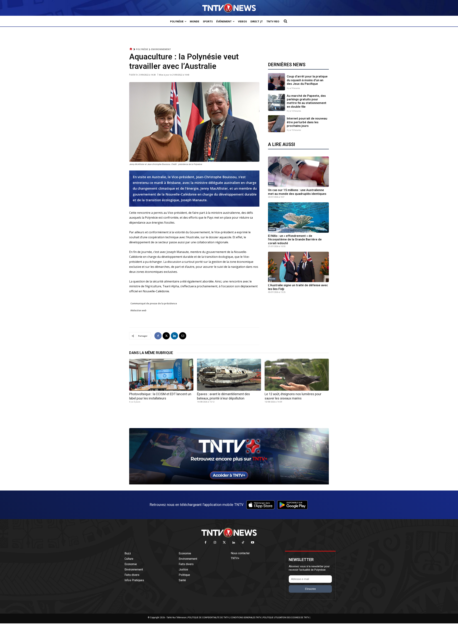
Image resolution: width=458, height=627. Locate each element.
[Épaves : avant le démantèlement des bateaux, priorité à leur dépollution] (229, 375)
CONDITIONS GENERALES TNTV (245, 617)
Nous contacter (240, 553)
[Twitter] (224, 543)
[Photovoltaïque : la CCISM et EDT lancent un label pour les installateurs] (161, 375)
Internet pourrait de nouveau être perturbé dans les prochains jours (307, 122)
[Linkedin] (174, 335)
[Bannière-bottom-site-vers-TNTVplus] (229, 483)
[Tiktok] (243, 543)
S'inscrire (310, 589)
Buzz (271, 184)
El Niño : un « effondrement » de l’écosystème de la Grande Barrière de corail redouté (295, 239)
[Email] (182, 335)
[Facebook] (158, 335)
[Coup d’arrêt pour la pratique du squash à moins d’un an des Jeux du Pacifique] (276, 81)
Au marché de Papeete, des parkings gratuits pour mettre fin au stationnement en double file (306, 101)
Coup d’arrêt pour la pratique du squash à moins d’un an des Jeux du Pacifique (307, 80)
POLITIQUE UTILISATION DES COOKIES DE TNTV (286, 617)
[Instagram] (215, 543)
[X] (166, 335)
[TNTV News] (229, 532)
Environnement (161, 49)
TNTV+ (235, 558)
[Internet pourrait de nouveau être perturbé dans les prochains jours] (276, 123)
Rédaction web (138, 310)
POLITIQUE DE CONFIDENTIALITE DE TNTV (208, 617)
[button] (285, 21)
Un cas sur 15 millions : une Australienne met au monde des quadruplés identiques (297, 191)
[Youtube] (252, 543)
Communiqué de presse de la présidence (153, 303)
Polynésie (142, 49)
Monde (272, 229)
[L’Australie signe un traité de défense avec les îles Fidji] (298, 267)
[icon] (131, 49)
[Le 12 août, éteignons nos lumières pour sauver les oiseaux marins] (297, 375)
